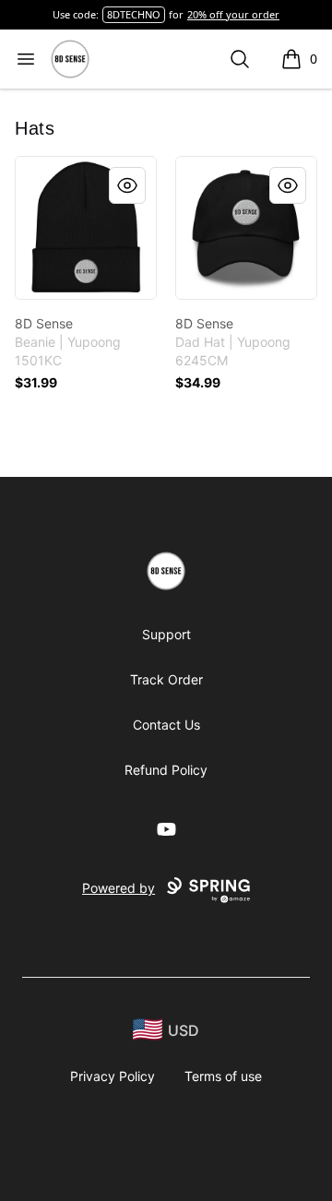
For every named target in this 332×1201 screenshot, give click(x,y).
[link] (86, 228)
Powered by (118, 888)
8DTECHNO (133, 14)
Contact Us (166, 724)
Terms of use (223, 1076)
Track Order (166, 679)
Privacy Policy (112, 1076)
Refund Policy (166, 770)
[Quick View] (127, 185)
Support (166, 634)
